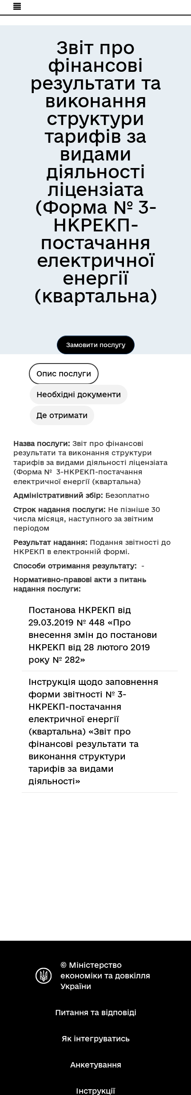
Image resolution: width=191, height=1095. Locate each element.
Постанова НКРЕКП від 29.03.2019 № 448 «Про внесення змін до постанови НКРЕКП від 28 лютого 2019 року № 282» (92, 635)
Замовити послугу (95, 344)
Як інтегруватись (96, 1038)
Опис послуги (63, 373)
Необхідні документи (78, 394)
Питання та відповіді (95, 1012)
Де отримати (62, 415)
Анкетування (95, 1064)
